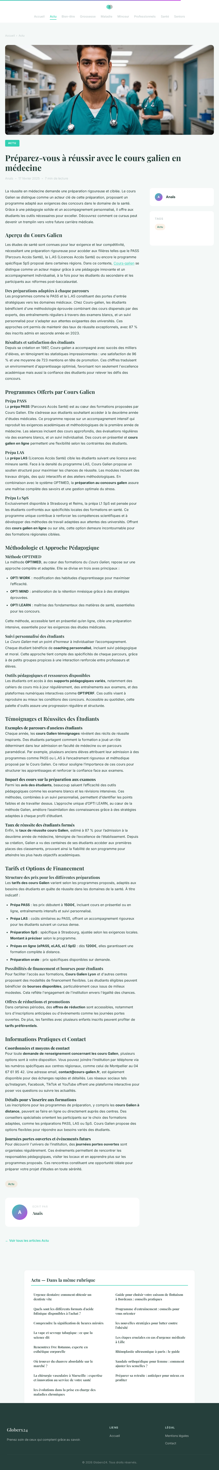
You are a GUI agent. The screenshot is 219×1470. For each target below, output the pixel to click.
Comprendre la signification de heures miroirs (69, 1323)
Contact (170, 1443)
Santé (165, 16)
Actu (53, 16)
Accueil (39, 16)
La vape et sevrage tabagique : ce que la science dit (63, 1335)
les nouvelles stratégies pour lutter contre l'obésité (146, 1325)
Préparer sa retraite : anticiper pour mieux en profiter (149, 1377)
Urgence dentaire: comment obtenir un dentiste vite (62, 1296)
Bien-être (68, 16)
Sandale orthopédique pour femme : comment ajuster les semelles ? (149, 1363)
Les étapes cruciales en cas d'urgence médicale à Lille (150, 1339)
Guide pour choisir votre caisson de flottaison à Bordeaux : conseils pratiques (149, 1296)
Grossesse (88, 16)
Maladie (106, 16)
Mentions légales (177, 1435)
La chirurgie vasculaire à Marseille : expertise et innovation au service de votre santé (68, 1377)
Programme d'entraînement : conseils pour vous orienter (147, 1311)
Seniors (179, 16)
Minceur (123, 16)
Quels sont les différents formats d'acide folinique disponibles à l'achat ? (64, 1311)
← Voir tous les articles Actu (27, 1241)
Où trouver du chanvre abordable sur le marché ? (63, 1363)
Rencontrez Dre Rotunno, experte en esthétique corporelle (61, 1349)
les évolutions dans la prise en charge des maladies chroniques (65, 1392)
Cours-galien (124, 263)
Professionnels (145, 16)
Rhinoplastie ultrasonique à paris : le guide (147, 1351)
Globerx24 (17, 1430)
